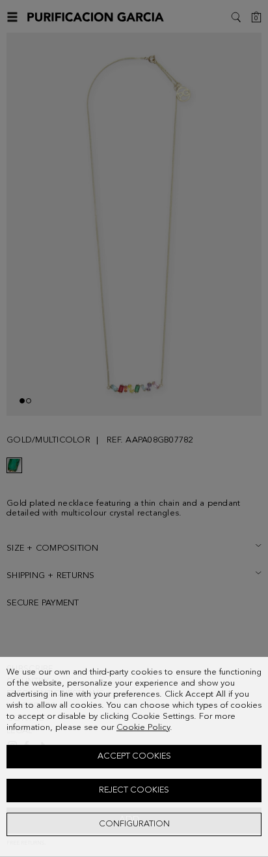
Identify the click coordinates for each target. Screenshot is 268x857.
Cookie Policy (143, 727)
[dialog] (134, 757)
